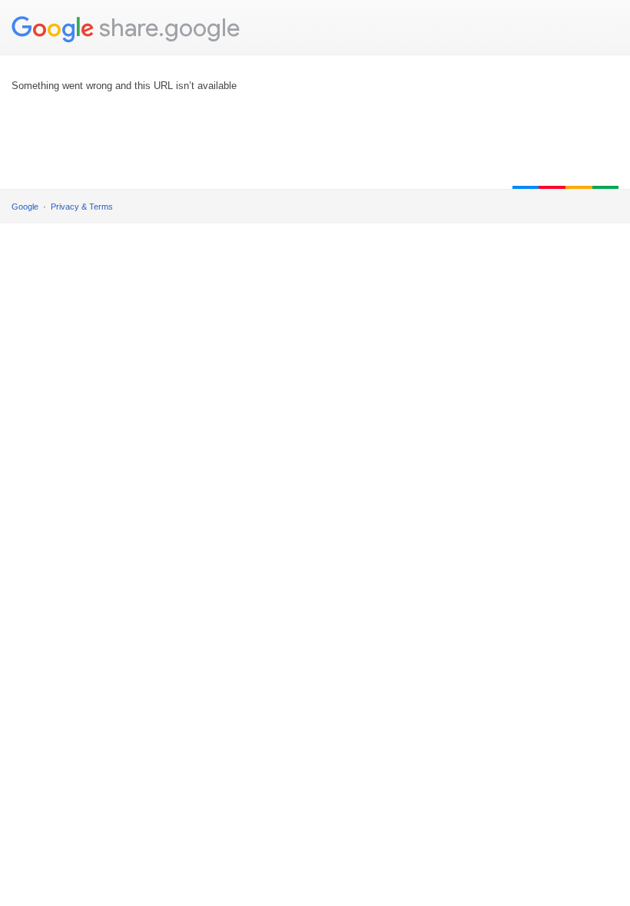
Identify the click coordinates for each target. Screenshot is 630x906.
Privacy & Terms (82, 206)
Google (25, 206)
